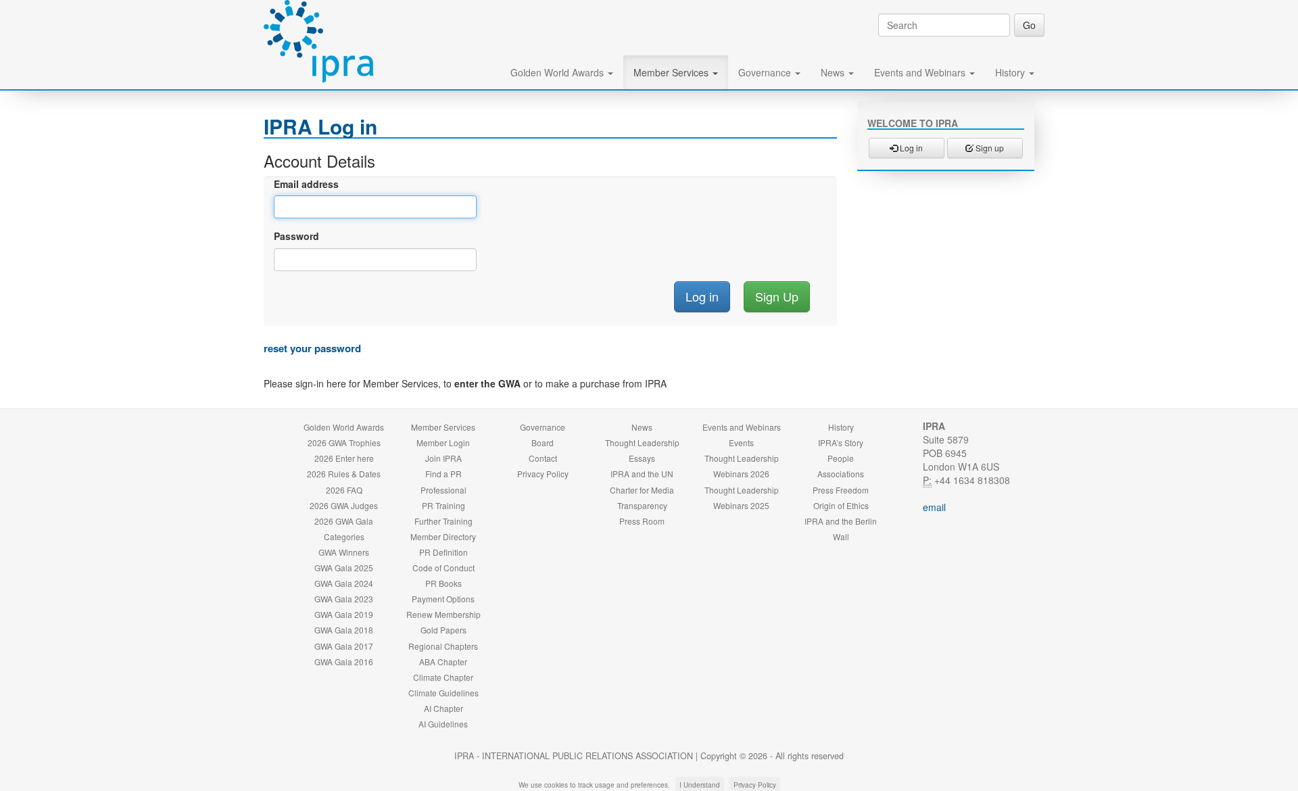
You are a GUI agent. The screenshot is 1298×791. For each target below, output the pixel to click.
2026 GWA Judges (344, 505)
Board (542, 442)
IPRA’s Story (840, 442)
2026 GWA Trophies (344, 442)
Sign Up (776, 296)
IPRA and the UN (641, 473)
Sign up (989, 147)
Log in (910, 147)
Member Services (672, 72)
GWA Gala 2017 (343, 646)
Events (741, 442)
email (934, 507)
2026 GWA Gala (343, 521)
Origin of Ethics (841, 505)
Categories (344, 536)
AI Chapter (443, 708)
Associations (840, 473)
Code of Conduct (443, 567)
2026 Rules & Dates (344, 473)
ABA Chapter (443, 661)
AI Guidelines (443, 723)
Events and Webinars (921, 72)
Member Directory (443, 536)
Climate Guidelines (443, 692)
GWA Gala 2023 (343, 598)
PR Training (443, 505)
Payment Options (443, 598)
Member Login (443, 442)
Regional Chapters (443, 646)
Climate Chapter (443, 677)
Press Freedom (841, 490)
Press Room (642, 521)
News (834, 72)
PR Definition (443, 552)
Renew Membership (443, 614)
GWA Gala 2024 (343, 583)
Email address (306, 184)
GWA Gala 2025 (343, 567)
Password (296, 236)
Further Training (443, 521)
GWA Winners (343, 552)
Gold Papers (443, 630)
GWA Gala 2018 (343, 630)
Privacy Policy (543, 473)
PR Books (443, 583)
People (840, 458)
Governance (766, 72)
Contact (543, 458)
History (1011, 72)
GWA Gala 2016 (343, 661)
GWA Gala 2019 (343, 614)
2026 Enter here (344, 458)
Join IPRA (443, 458)
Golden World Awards (558, 72)
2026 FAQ (344, 490)
